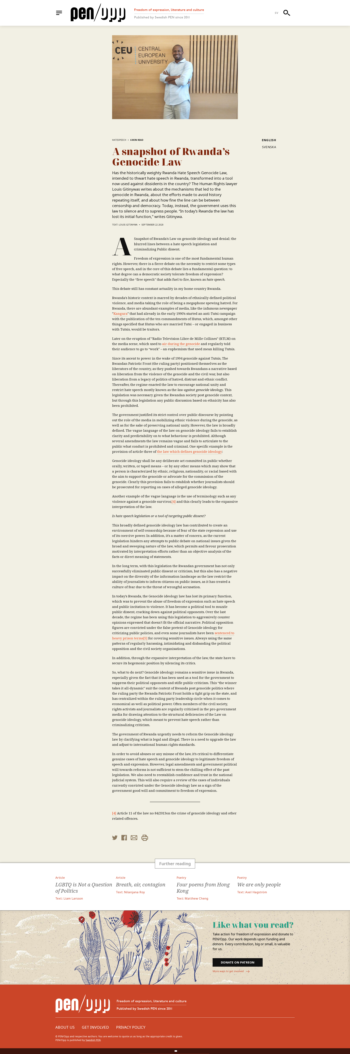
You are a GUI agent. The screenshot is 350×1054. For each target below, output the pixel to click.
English (269, 140)
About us (65, 1027)
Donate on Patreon (237, 962)
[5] (145, 638)
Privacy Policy (130, 1027)
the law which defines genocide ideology (189, 451)
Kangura (120, 313)
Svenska (269, 147)
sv (276, 13)
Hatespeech (119, 139)
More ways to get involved (228, 971)
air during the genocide (181, 343)
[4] (174, 501)
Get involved (95, 1027)
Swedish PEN (93, 1040)
